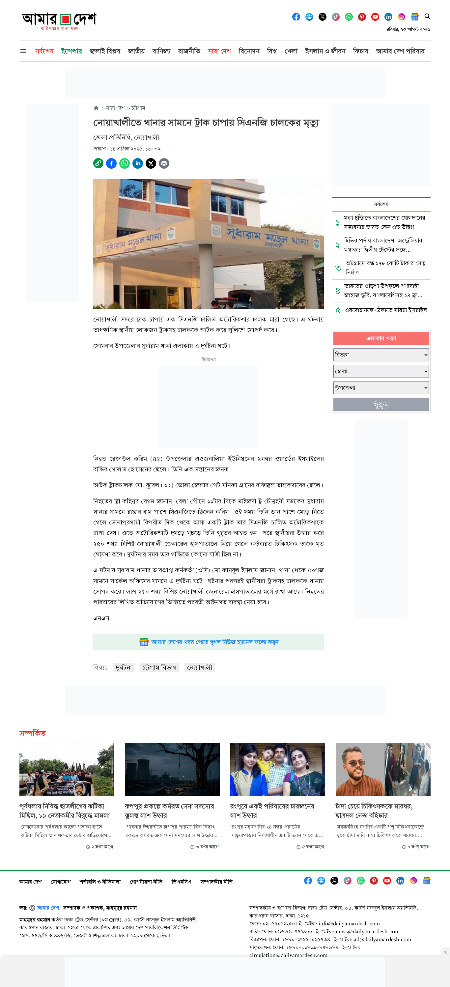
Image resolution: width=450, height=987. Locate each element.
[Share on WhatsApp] (124, 163)
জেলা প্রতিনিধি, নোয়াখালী (126, 137)
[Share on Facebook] (111, 163)
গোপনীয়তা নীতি (146, 882)
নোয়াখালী (199, 667)
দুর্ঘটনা (124, 667)
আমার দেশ (30, 882)
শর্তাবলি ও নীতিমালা (100, 882)
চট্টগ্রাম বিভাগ (159, 667)
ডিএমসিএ (181, 882)
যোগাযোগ (60, 882)
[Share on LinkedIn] (137, 163)
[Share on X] (151, 163)
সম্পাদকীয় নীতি (217, 882)
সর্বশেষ (381, 204)
